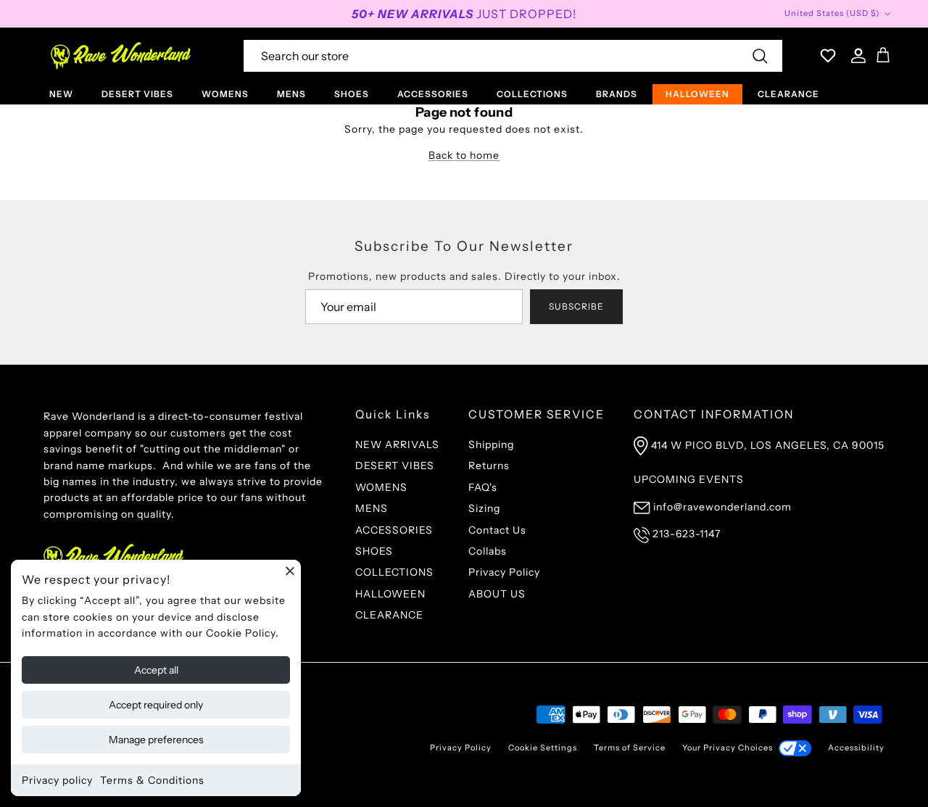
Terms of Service (630, 747)
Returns (489, 465)
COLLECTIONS (532, 93)
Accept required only (156, 704)
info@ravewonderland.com (722, 506)
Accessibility (856, 747)
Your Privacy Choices (727, 747)
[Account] (855, 56)
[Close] (290, 571)
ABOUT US (497, 593)
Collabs (487, 551)
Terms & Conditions (152, 780)
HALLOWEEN (697, 93)
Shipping (491, 444)
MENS (291, 93)
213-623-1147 (686, 533)
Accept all (156, 669)
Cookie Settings (542, 747)
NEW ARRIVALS (397, 444)
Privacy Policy (504, 572)
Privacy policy (57, 780)
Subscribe (576, 306)
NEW (61, 93)
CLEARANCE (788, 93)
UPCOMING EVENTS (689, 479)
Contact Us (497, 530)
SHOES (351, 93)
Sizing (484, 508)
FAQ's (482, 487)
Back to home (464, 155)
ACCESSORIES (432, 93)
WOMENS (225, 93)
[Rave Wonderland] (121, 56)
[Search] (759, 56)
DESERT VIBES (137, 93)
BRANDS (616, 93)
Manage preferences (156, 739)
